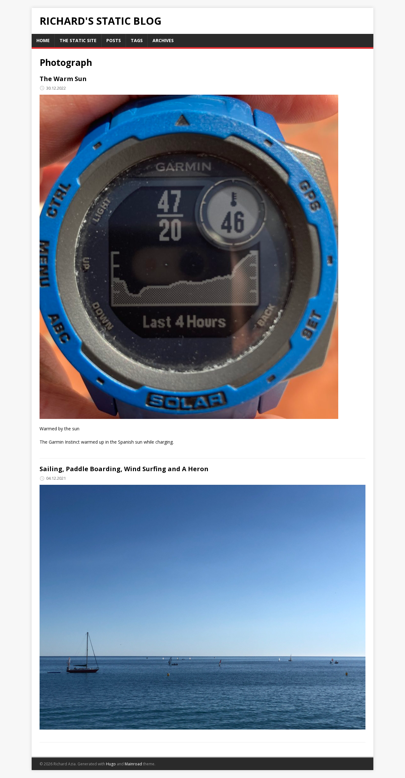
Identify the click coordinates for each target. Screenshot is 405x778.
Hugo (111, 764)
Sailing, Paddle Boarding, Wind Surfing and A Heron (124, 469)
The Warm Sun (63, 78)
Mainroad (133, 764)
